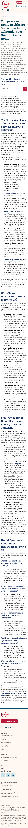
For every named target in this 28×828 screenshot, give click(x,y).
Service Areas (6, 771)
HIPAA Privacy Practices (17, 807)
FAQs (2, 749)
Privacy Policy (5, 807)
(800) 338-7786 (6, 789)
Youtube (13, 777)
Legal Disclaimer (6, 809)
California (5, 16)
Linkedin (8, 777)
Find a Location (9, 721)
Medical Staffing (6, 742)
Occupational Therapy (12, 211)
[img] (7, 4)
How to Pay (5, 746)
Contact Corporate (7, 793)
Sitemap (14, 809)
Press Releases (5, 805)
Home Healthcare (6, 736)
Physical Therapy (10, 193)
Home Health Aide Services (13, 259)
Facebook (3, 777)
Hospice (3, 739)
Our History (4, 761)
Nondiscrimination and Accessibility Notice (12, 811)
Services (4, 733)
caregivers (17, 464)
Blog (2, 768)
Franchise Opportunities (8, 797)
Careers (8, 727)
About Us (4, 754)
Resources (5, 766)
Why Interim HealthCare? (9, 757)
